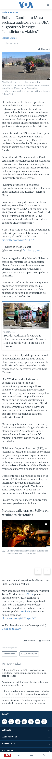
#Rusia (30, 594)
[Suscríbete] (37, 721)
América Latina (10, 12)
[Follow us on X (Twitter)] (11, 721)
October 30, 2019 (32, 250)
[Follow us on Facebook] (4, 721)
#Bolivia (25, 611)
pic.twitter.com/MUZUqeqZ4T (19, 618)
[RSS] (24, 721)
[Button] (44, 49)
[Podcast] (31, 721)
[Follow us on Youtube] (17, 721)
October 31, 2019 (11, 628)
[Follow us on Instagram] (44, 721)
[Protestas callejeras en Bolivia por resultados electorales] (26, 533)
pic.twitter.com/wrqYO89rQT (18, 240)
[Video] (31, 755)
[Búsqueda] (44, 755)
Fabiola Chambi (9, 38)
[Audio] (19, 755)
